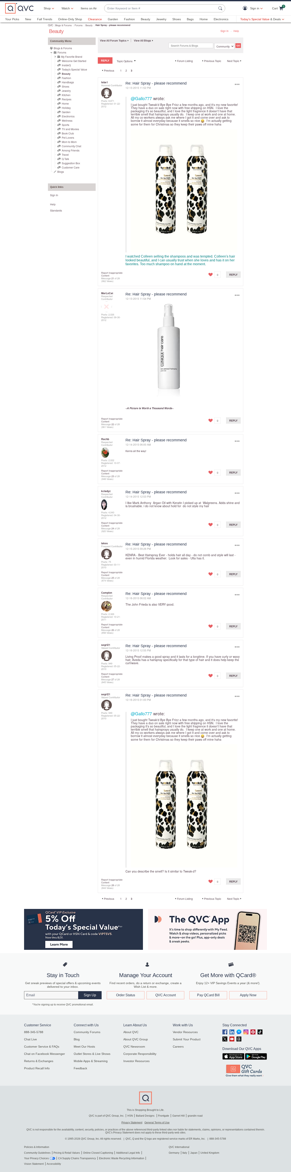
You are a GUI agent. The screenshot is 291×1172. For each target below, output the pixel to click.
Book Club (68, 133)
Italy (184, 1152)
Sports (65, 125)
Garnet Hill (178, 1115)
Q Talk (65, 159)
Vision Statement (34, 1163)
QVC (50, 25)
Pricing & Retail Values (66, 1152)
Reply (233, 274)
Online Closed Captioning (98, 1152)
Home (204, 19)
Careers (178, 1046)
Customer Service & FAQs (41, 1046)
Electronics (221, 19)
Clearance (95, 19)
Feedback (80, 1068)
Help (236, 31)
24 (112, 528)
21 (112, 278)
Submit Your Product (186, 1039)
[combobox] (160, 8)
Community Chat (71, 146)
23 (112, 476)
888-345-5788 (33, 1032)
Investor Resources (136, 1061)
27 (112, 679)
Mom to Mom (69, 142)
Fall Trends (44, 19)
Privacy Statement (131, 1122)
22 (112, 424)
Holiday (66, 107)
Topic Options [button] (125, 61)
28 (112, 885)
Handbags (68, 82)
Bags (190, 19)
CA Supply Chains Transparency (77, 1158)
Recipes (66, 99)
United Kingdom (209, 1152)
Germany (174, 1152)
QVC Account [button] (165, 995)
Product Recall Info (37, 1068)
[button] (246, 8)
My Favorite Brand (71, 56)
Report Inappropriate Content (111, 274)
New (28, 19)
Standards (56, 210)
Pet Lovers (68, 137)
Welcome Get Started (74, 61)
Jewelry (161, 19)
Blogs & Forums (63, 25)
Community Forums (87, 1032)
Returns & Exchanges (38, 1061)
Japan (193, 1152)
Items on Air (89, 8)
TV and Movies (70, 129)
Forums (79, 25)
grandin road (195, 1115)
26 (112, 630)
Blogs (60, 171)
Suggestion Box (71, 163)
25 (112, 577)
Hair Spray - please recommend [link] (112, 25)
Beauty (145, 19)
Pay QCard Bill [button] (208, 995)
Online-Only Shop (70, 19)
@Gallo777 (141, 98)
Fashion (129, 19)
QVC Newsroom (134, 1046)
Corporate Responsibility (139, 1053)
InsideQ (66, 65)
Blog (77, 1039)
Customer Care (70, 167)
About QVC (130, 1032)
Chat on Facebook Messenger (44, 1053)
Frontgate (163, 1115)
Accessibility (54, 1163)
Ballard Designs (145, 1115)
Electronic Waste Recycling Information (121, 1158)
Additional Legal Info (128, 1152)
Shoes (176, 19)
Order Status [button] (125, 995)
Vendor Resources (185, 1032)
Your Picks (12, 19)
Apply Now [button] (248, 995)
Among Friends (70, 150)
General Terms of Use (157, 1122)
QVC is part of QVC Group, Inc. (106, 1115)
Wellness (67, 120)
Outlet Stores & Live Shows (92, 1053)
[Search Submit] (221, 8)
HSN (130, 1115)
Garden (113, 19)
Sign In (224, 31)
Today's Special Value (74, 69)
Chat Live (30, 1039)
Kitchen (66, 95)
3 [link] (131, 70)
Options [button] (237, 84)
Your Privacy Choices (36, 1158)
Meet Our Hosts (84, 1046)
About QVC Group (135, 1039)
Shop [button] (47, 8)
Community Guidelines (37, 1152)
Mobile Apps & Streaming (91, 1061)
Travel (65, 154)
